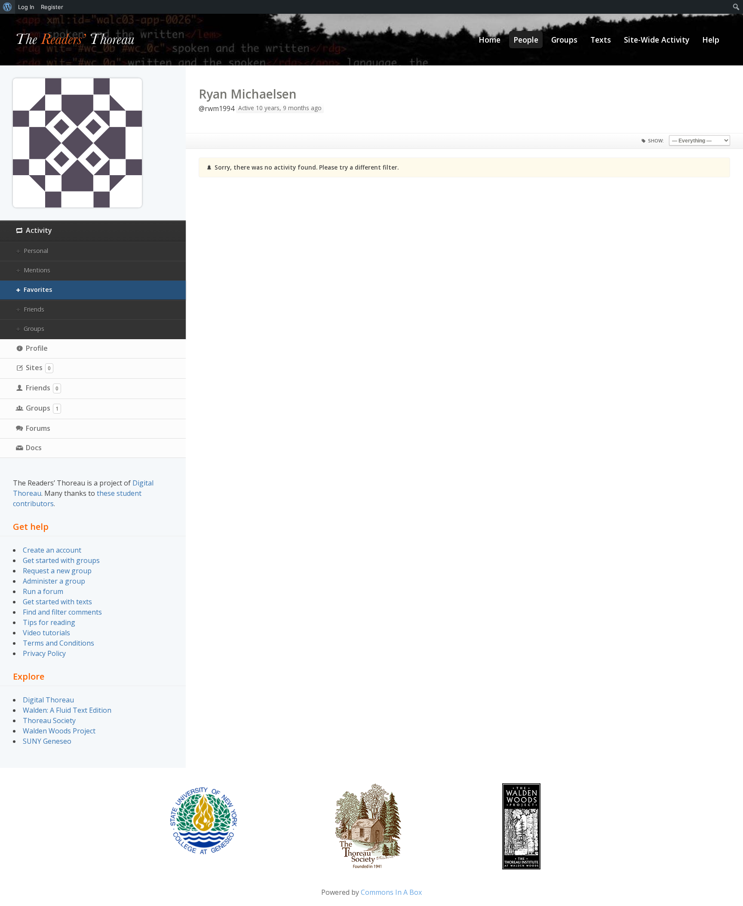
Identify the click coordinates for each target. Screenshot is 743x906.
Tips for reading (49, 622)
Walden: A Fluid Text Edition (67, 710)
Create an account (52, 550)
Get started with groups (61, 560)
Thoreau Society (49, 720)
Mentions (37, 270)
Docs (34, 447)
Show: (656, 140)
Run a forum (43, 591)
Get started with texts (57, 601)
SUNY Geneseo (47, 741)
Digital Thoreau (48, 700)
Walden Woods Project (59, 731)
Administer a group (54, 581)
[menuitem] (7, 7)
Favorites (38, 289)
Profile (37, 348)
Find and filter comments (62, 612)
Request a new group (57, 570)
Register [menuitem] (52, 6)
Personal (36, 251)
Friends (34, 309)
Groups (34, 329)
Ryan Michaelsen (248, 94)
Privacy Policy (44, 653)
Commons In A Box (391, 892)
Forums (38, 428)
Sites (38, 367)
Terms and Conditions (58, 643)
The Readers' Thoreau (75, 40)
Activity (39, 230)
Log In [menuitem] (26, 6)
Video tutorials (46, 632)
